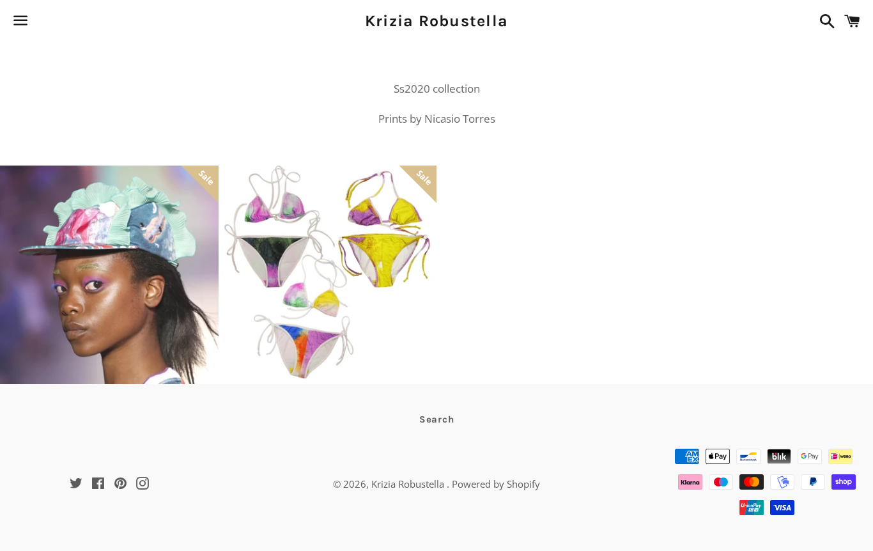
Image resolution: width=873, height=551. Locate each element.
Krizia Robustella (436, 21)
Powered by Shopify (496, 483)
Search (436, 419)
